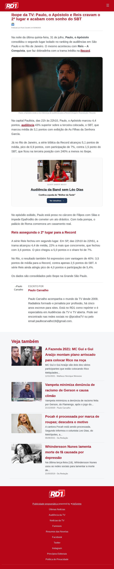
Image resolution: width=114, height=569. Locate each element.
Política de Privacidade (57, 559)
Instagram (57, 548)
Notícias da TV (57, 520)
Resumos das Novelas (57, 531)
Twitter (57, 543)
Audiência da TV (57, 515)
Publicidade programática (45, 504)
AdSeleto (76, 504)
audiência (27, 125)
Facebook (57, 537)
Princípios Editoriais (57, 554)
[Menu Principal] (107, 5)
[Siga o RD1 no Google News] (12, 24)
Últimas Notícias (57, 509)
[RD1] (11, 5)
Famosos (57, 526)
